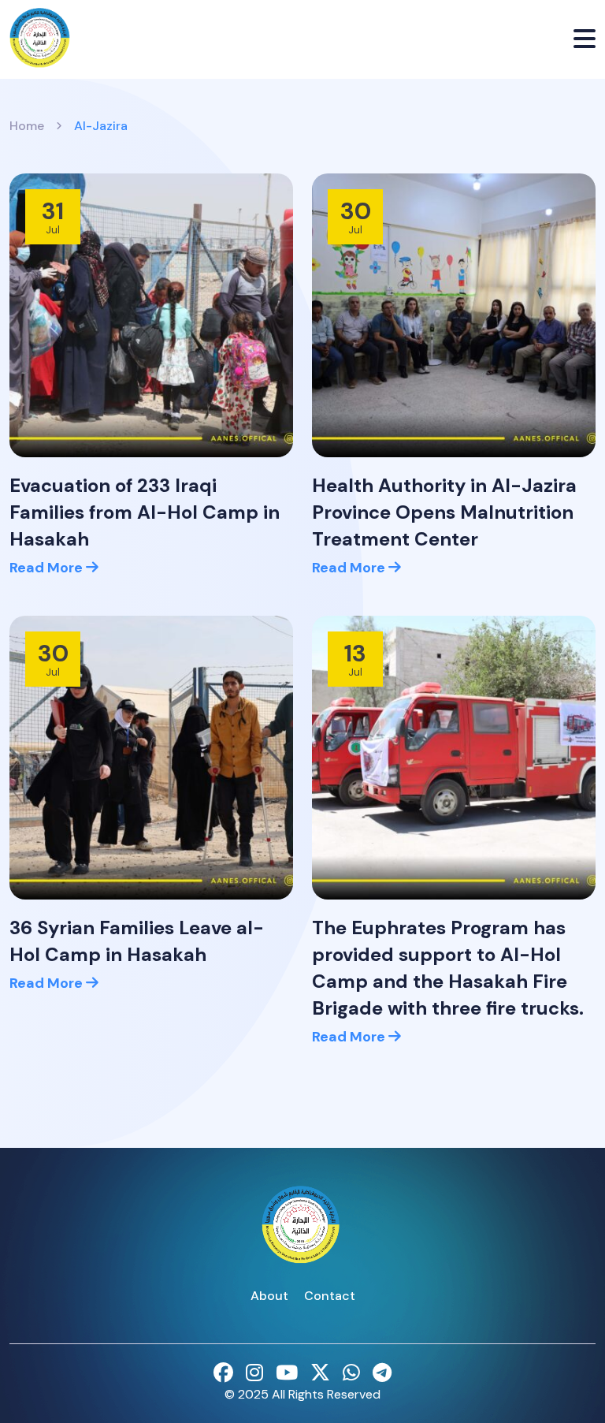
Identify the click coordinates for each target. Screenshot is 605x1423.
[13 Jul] (454, 756)
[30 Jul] (454, 314)
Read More (47, 567)
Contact (329, 1295)
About (269, 1295)
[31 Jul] (151, 314)
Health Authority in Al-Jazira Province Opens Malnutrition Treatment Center (444, 512)
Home (26, 125)
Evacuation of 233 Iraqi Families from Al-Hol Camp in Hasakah (144, 512)
